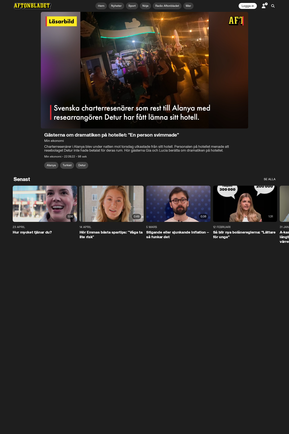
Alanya (51, 165)
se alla (269, 179)
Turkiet (67, 165)
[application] (144, 70)
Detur (82, 165)
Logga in (248, 6)
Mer (188, 6)
